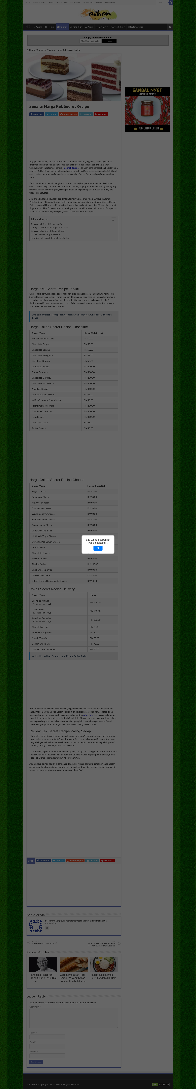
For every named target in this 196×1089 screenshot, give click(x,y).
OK (98, 548)
